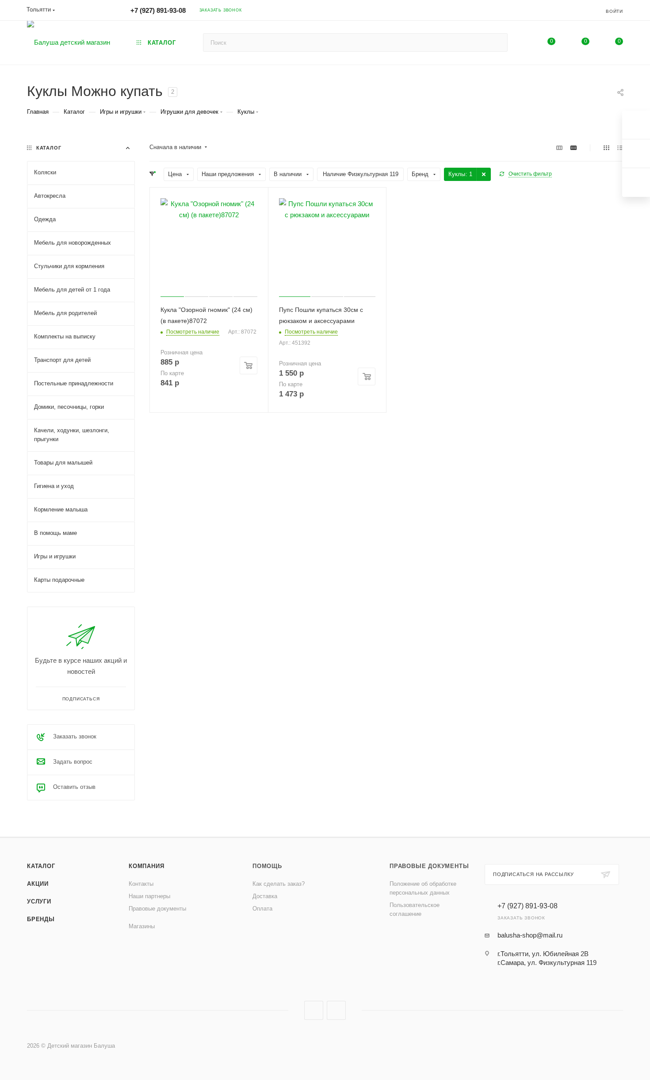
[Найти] (497, 42)
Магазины (142, 926)
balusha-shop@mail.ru (529, 935)
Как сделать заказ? (278, 883)
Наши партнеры (149, 896)
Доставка (264, 896)
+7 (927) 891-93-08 (158, 10)
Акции (38, 883)
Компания (146, 866)
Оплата (262, 908)
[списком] (620, 147)
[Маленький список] (559, 147)
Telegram (336, 1010)
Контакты (141, 883)
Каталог (41, 866)
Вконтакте (313, 1010)
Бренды (41, 919)
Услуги (39, 901)
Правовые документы (157, 908)
